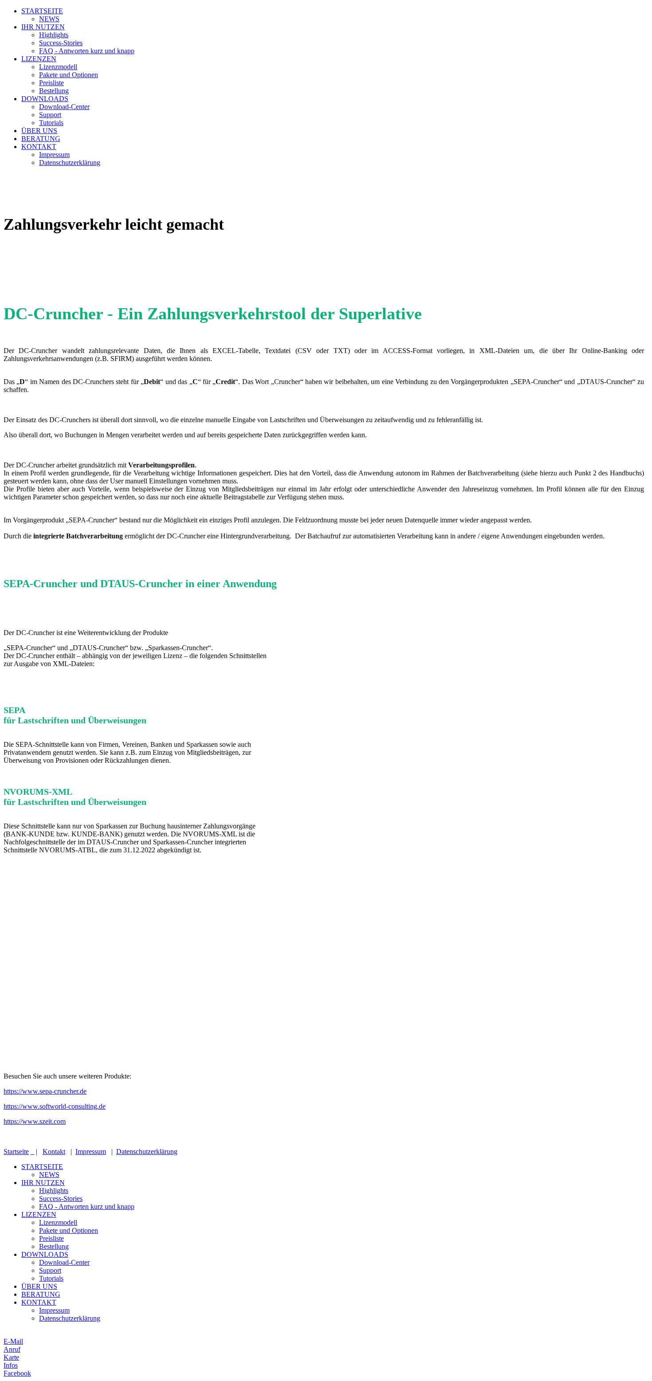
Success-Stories (60, 43)
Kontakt (54, 1151)
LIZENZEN (38, 59)
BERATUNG (40, 138)
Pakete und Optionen (68, 74)
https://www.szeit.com (35, 1121)
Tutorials (51, 122)
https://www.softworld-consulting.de (55, 1106)
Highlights (53, 35)
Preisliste (51, 82)
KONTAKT (38, 146)
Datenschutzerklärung (69, 162)
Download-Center (64, 106)
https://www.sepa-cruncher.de (45, 1091)
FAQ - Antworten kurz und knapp (86, 51)
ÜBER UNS (39, 130)
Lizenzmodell (58, 67)
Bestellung (54, 90)
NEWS (49, 19)
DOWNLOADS (44, 98)
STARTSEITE (42, 11)
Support (50, 114)
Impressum (54, 154)
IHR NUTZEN (43, 27)
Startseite (16, 1151)
